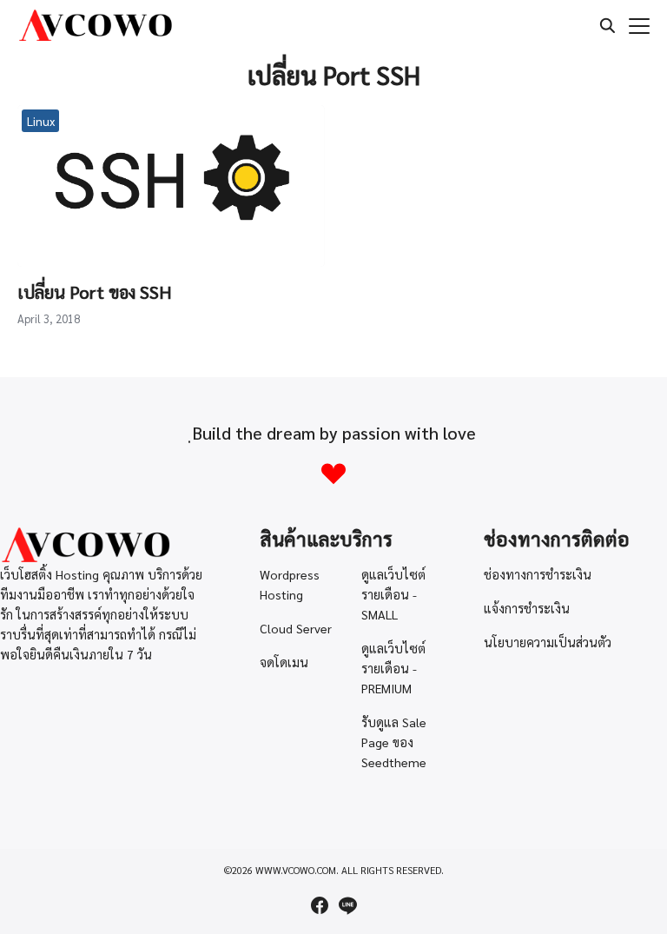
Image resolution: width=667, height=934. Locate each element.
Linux (41, 121)
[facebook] (319, 905)
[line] (347, 905)
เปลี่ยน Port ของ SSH (94, 292)
